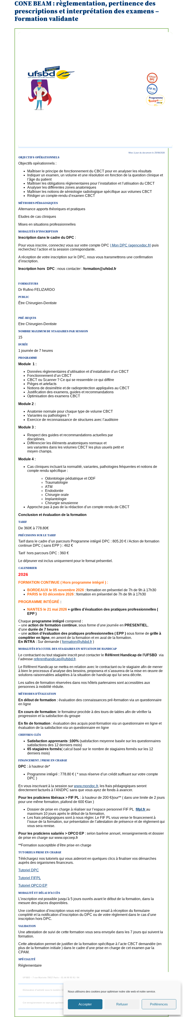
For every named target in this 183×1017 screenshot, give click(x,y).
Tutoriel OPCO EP (32, 885)
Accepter (85, 1004)
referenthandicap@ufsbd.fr (54, 659)
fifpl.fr (141, 809)
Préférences (159, 1004)
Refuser (122, 1004)
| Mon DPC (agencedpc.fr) (130, 245)
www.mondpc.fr (86, 786)
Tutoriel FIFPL (29, 878)
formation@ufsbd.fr (77, 642)
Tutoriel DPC (28, 870)
